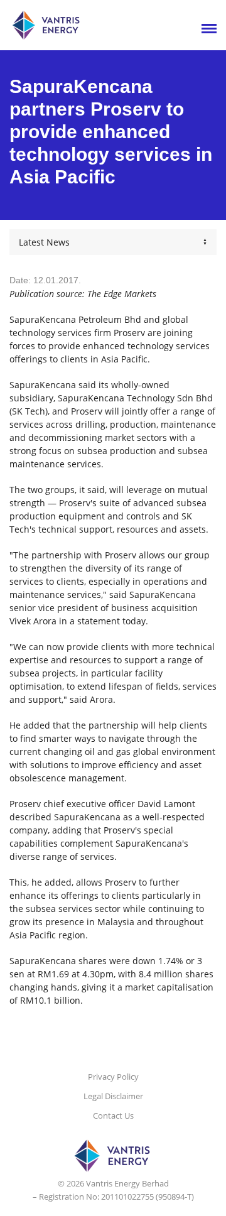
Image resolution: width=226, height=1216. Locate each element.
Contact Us (113, 1115)
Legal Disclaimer (113, 1096)
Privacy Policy (113, 1076)
